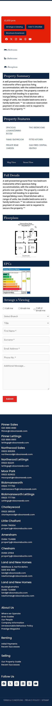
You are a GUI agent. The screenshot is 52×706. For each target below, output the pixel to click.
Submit (9, 399)
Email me (25, 308)
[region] (26, 680)
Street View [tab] (28, 162)
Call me (9, 308)
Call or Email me (40, 309)
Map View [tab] (11, 162)
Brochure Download (15, 33)
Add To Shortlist (35, 27)
